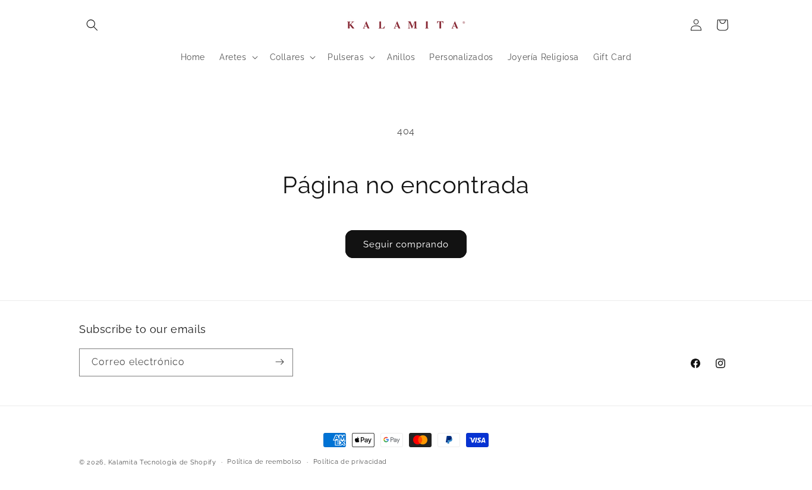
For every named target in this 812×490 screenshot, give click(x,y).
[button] (92, 25)
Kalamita (123, 462)
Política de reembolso (264, 462)
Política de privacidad (350, 462)
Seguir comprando (406, 244)
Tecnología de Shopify (178, 462)
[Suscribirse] (279, 362)
